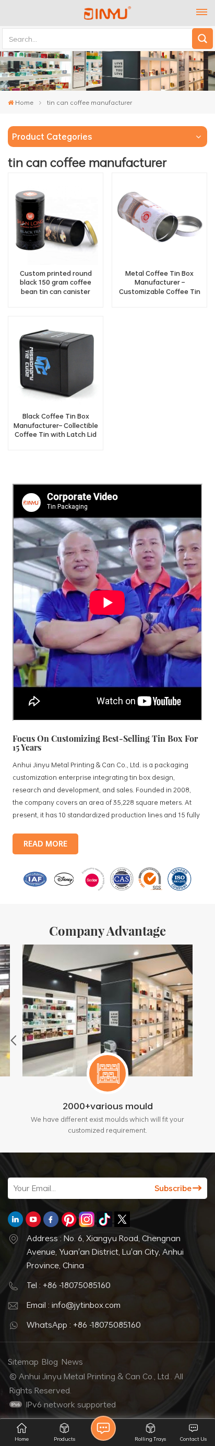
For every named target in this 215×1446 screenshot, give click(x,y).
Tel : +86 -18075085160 (69, 1285)
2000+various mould (108, 1105)
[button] (14, 1040)
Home (24, 102)
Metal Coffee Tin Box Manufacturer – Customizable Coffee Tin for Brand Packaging (159, 283)
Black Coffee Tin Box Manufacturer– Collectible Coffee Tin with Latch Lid (56, 425)
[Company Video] (107, 718)
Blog (50, 1361)
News (72, 1361)
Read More (45, 843)
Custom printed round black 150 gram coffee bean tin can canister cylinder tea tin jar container (56, 283)
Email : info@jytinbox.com (74, 1304)
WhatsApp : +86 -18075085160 (84, 1324)
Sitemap (23, 1361)
